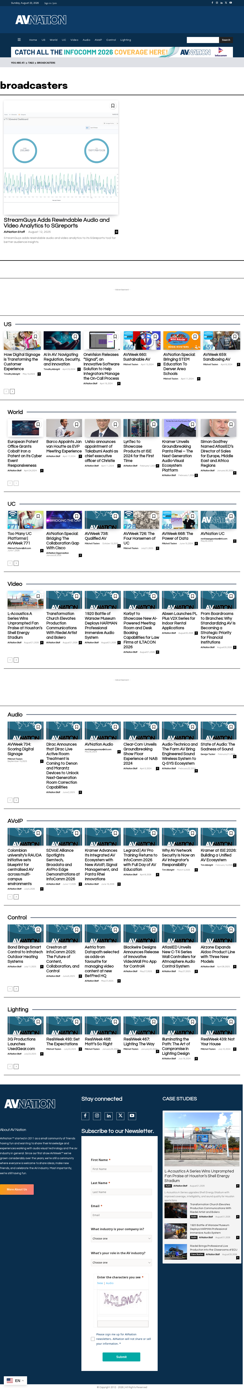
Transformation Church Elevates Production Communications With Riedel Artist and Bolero (210, 1208)
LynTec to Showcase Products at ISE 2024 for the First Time (139, 451)
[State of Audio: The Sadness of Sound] (219, 730)
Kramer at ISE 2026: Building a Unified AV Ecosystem (218, 855)
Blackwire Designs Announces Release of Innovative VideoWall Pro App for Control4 (141, 956)
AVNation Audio (99, 744)
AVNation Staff (14, 231)
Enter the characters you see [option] (118, 1277)
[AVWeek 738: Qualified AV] (103, 520)
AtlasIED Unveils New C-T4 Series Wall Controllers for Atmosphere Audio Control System (179, 956)
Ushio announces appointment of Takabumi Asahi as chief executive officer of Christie (101, 451)
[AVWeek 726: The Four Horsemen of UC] (141, 520)
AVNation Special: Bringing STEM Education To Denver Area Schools (179, 364)
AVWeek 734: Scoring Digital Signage (21, 749)
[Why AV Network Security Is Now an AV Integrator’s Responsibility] (180, 837)
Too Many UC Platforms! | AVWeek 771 (20, 538)
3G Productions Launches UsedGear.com (21, 1044)
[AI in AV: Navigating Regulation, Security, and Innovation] (62, 340)
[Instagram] (217, 3)
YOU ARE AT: (18, 62)
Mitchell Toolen (130, 364)
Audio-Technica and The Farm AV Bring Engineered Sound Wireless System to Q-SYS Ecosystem (180, 753)
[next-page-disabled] (16, 483)
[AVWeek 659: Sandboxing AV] (221, 340)
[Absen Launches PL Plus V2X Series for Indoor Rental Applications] (180, 600)
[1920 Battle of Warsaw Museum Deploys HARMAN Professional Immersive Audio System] (103, 600)
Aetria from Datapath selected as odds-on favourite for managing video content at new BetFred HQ (102, 961)
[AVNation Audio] (103, 730)
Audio (168, 1186)
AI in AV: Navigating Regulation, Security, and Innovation (62, 359)
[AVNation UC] (219, 520)
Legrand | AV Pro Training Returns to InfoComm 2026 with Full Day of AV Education (140, 859)
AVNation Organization (57, 553)
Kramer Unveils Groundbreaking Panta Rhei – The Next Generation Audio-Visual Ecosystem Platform (177, 456)
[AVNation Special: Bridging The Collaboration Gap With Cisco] (64, 520)
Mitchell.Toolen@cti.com (19, 548)
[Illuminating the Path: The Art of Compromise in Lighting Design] (180, 1025)
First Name (99, 1160)
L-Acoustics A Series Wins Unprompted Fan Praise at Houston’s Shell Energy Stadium (199, 1176)
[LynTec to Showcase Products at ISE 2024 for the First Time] (141, 428)
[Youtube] (230, 3)
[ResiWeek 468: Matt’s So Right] (103, 1025)
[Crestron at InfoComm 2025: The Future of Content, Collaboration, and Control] (64, 933)
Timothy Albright (12, 374)
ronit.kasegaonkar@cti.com (214, 539)
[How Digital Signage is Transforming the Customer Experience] (22, 340)
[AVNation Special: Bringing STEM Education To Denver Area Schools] (181, 340)
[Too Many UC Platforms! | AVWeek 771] (25, 520)
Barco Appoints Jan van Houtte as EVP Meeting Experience (64, 446)
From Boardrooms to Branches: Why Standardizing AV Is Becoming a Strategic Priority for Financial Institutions (218, 628)
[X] (226, 3)
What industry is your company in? (117, 1229)
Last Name (99, 1183)
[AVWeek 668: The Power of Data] (180, 520)
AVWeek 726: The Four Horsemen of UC (140, 538)
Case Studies (197, 1254)
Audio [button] (109, 1283)
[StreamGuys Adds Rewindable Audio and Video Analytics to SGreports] (61, 157)
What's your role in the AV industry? (118, 1253)
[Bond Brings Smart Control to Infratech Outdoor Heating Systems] (25, 933)
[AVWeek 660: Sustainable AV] (141, 340)
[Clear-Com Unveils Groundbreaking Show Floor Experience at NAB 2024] (141, 730)
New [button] (100, 1283)
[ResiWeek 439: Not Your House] (219, 1025)
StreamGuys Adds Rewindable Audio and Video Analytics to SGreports (57, 223)
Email (95, 1206)
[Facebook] (212, 3)
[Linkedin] (221, 3)
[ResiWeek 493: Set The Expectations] (64, 1025)
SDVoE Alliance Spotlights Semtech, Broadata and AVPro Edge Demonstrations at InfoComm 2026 (63, 864)
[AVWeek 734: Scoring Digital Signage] (25, 730)
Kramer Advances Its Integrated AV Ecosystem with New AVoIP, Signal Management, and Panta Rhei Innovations (101, 864)
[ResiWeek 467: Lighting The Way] (141, 1025)
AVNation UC (213, 534)
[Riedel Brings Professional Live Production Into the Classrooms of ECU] (176, 1252)
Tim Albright (168, 870)
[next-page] (12, 391)
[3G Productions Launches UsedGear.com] (25, 1025)
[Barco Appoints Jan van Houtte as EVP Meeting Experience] (64, 428)
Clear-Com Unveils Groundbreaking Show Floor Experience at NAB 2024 (140, 753)
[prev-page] (6, 391)
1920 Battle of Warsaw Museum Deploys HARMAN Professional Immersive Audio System (209, 1229)
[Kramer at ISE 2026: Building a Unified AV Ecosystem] (219, 837)
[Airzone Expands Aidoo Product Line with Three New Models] (219, 933)
